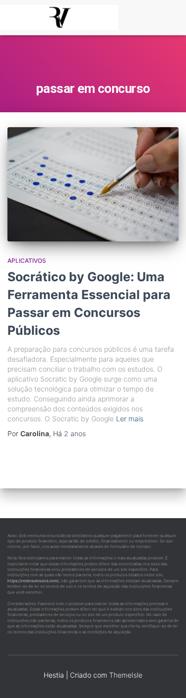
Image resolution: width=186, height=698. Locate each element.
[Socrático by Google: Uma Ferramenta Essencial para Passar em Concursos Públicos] (93, 184)
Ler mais (129, 418)
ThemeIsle (125, 675)
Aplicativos (26, 260)
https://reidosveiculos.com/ (33, 580)
